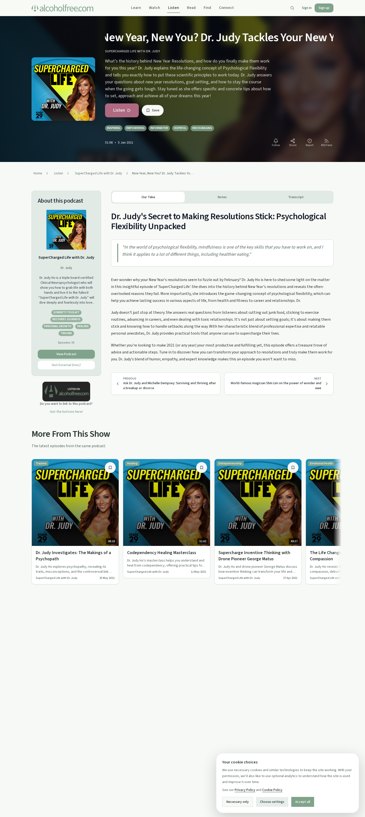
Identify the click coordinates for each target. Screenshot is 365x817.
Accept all (302, 801)
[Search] (292, 7)
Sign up (324, 7)
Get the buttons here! (66, 411)
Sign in (307, 7)
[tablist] (222, 197)
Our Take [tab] (148, 197)
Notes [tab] (222, 197)
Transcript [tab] (296, 197)
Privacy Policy (245, 789)
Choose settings (272, 801)
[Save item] (110, 467)
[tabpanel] (222, 283)
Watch (154, 7)
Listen (173, 7)
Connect (226, 7)
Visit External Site (65, 365)
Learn (136, 7)
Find (207, 7)
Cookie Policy (272, 789)
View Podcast (66, 354)
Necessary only (237, 801)
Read (191, 7)
